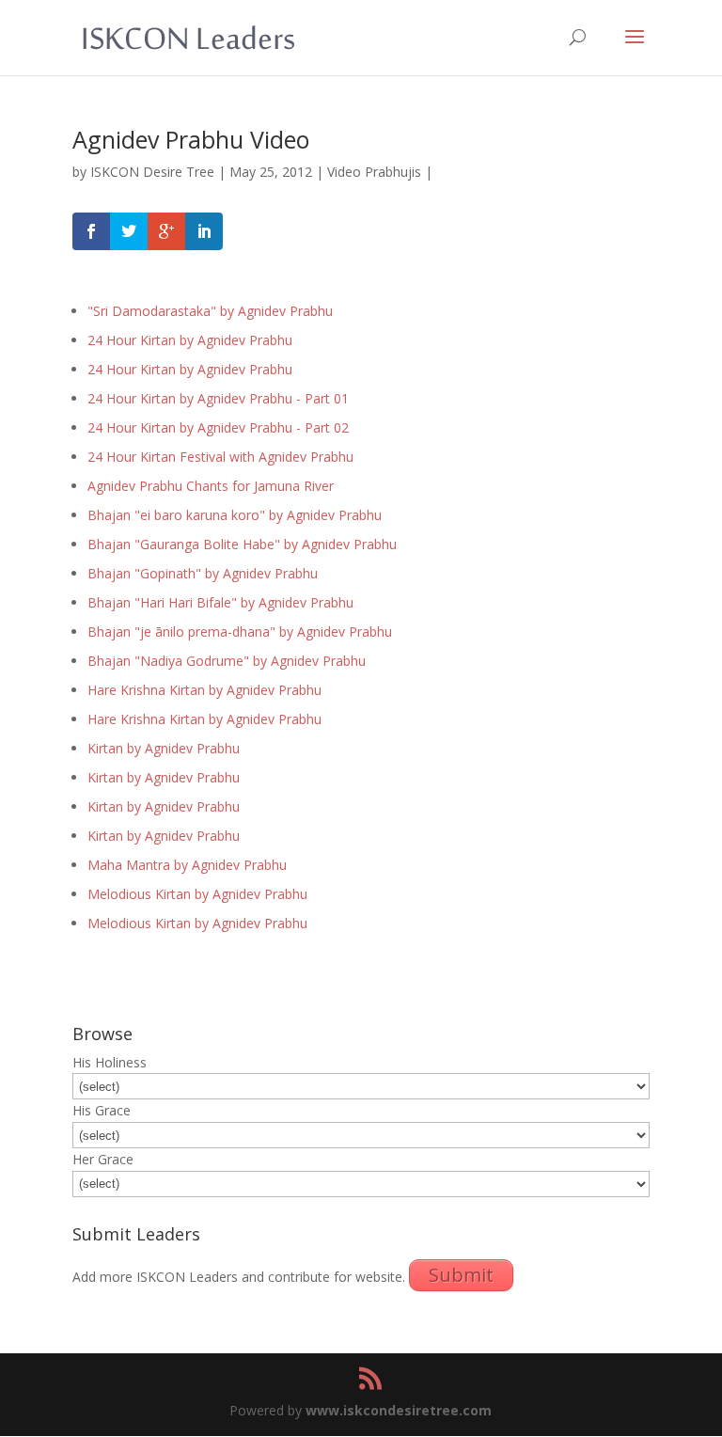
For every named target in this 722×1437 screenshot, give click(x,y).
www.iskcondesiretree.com (399, 1410)
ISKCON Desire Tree (152, 172)
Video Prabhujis (374, 172)
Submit (461, 1274)
